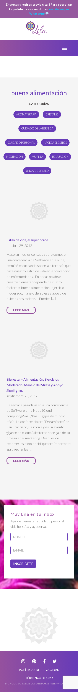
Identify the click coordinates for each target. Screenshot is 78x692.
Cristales (52, 114)
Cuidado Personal (21, 142)
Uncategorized (37, 170)
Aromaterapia (26, 114)
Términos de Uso (39, 677)
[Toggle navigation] (64, 48)
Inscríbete (23, 563)
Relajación (60, 156)
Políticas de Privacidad (39, 670)
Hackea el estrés (55, 142)
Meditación (14, 156)
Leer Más (21, 310)
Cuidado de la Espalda (37, 128)
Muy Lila (37, 156)
